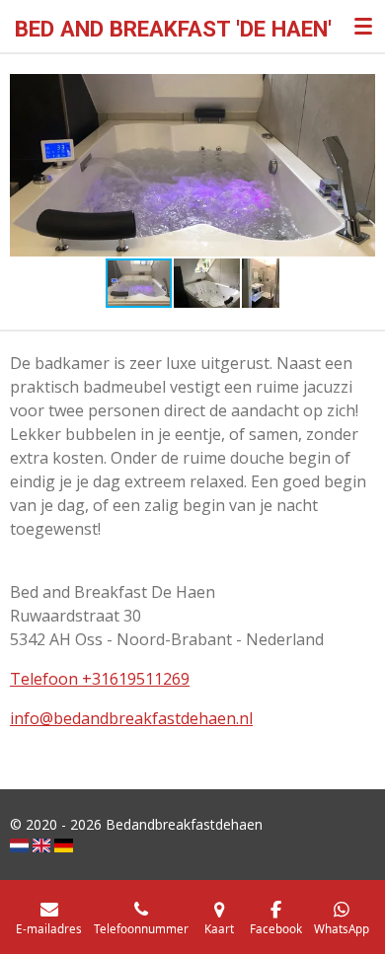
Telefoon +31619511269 (100, 679)
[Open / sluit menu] (363, 25)
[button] (357, 92)
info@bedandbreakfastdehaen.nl (131, 718)
